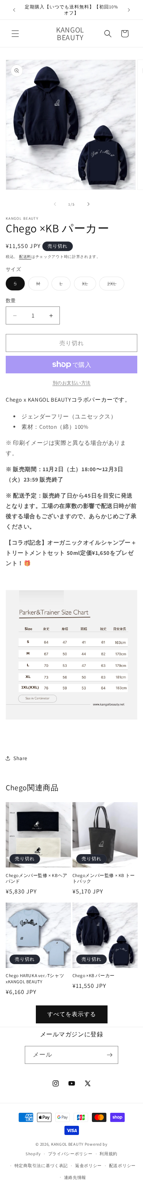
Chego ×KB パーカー (93, 975)
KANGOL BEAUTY (67, 1144)
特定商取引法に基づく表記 (41, 1165)
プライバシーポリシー (70, 1153)
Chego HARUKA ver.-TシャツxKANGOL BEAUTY (35, 978)
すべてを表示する (71, 1014)
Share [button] (20, 758)
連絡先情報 (75, 1177)
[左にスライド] (55, 204)
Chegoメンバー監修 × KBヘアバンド (36, 878)
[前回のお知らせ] (14, 10)
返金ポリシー (88, 1165)
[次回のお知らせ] (129, 10)
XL (87, 285)
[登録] (109, 1055)
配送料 (25, 256)
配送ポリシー (122, 1165)
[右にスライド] (88, 204)
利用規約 (108, 1153)
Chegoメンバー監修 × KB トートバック (103, 878)
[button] (15, 33)
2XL (114, 285)
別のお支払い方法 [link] (72, 383)
